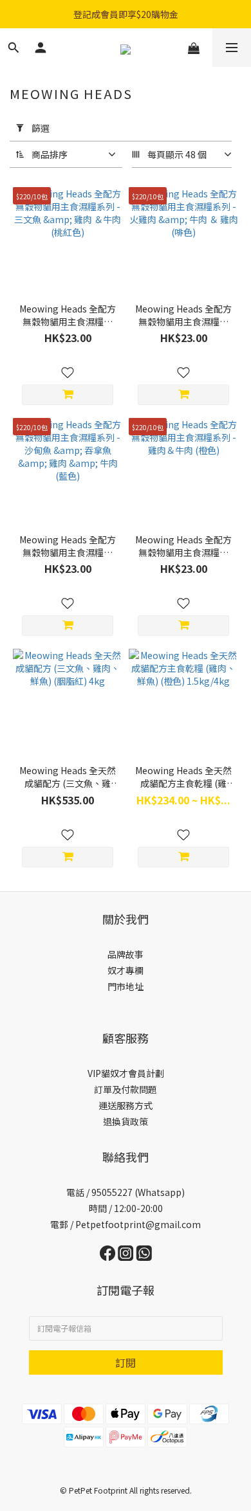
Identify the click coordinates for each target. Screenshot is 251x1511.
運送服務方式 (125, 1105)
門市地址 (125, 986)
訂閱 (125, 1362)
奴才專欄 (125, 970)
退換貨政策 (125, 1121)
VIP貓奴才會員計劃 (126, 1073)
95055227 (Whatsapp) (138, 1192)
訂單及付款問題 (125, 1089)
